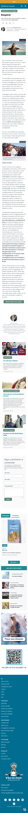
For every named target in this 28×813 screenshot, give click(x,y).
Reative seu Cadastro (6, 711)
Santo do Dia (4, 725)
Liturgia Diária (5, 722)
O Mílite (3, 753)
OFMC (2, 694)
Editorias (3, 744)
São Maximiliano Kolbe (7, 730)
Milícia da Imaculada (14, 122)
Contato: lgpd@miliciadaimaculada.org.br (12, 793)
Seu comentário (9, 486)
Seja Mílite (4, 703)
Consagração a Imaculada (8, 728)
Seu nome (7, 473)
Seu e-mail (7, 479)
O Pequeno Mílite (5, 759)
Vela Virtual (4, 736)
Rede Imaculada (5, 742)
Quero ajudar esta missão (14, 302)
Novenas (3, 733)
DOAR (14, 1)
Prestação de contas (6, 686)
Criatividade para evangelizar (9, 11)
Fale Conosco (4, 787)
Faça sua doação (5, 706)
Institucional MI (5, 684)
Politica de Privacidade (7, 790)
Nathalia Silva (14, 323)
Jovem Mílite (4, 756)
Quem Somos (4, 681)
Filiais (2, 692)
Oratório (3, 689)
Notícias (3, 747)
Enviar (8, 499)
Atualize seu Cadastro (7, 708)
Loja (2, 697)
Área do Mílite (5, 716)
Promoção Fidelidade (6, 714)
